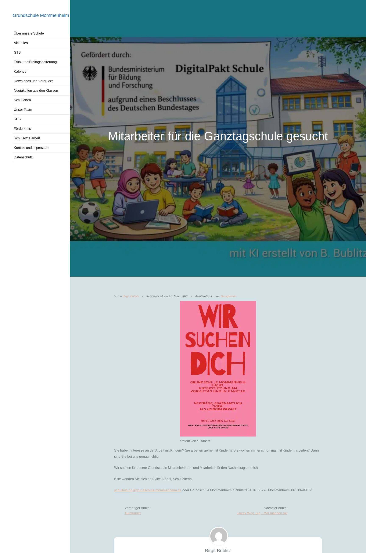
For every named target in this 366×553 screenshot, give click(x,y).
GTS (17, 52)
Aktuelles (21, 43)
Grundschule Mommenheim (41, 15)
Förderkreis (22, 128)
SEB (17, 119)
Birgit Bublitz (131, 296)
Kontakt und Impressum (31, 148)
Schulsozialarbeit (27, 138)
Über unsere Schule (29, 33)
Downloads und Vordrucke (34, 81)
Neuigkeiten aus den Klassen (36, 90)
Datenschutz (23, 157)
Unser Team (23, 109)
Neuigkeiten (229, 296)
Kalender (21, 71)
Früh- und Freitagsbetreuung (35, 62)
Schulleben (22, 100)
